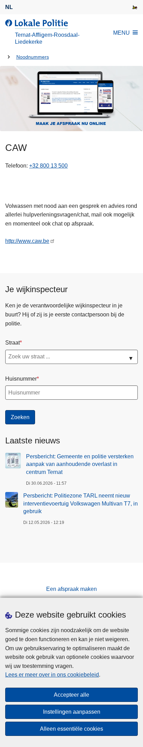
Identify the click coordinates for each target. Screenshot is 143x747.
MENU (121, 33)
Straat (12, 343)
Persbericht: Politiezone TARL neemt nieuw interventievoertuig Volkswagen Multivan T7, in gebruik (80, 503)
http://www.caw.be (27, 241)
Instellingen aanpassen (71, 712)
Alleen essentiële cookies (71, 729)
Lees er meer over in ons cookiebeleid (52, 675)
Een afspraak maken (71, 589)
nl (9, 7)
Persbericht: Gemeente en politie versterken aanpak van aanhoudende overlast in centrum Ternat (80, 464)
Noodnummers (32, 57)
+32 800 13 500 (48, 166)
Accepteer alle (71, 695)
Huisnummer (21, 379)
